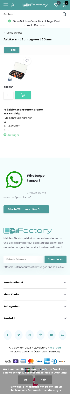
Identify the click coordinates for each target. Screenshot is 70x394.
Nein (43, 379)
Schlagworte (14, 33)
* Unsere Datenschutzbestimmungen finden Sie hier (34, 267)
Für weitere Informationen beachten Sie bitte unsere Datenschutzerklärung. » (36, 388)
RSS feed (55, 347)
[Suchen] (64, 14)
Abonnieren (55, 259)
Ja (25, 379)
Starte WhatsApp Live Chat (26, 209)
